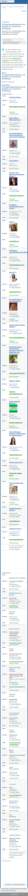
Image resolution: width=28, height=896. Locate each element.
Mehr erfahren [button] (12, 890)
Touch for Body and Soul (16, 484)
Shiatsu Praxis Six (15, 462)
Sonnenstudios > (19, 884)
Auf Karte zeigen (13, 113)
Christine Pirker (15, 97)
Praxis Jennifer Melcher (14, 402)
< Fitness (8, 884)
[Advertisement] (14, 16)
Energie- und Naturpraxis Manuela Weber (16, 174)
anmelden (17, 549)
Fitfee (11, 222)
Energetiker (13, 161)
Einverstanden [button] (14, 894)
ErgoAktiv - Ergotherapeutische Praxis (16, 206)
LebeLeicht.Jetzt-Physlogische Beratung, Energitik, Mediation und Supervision (16, 350)
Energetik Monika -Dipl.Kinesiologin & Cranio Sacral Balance (17, 135)
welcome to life (15, 529)
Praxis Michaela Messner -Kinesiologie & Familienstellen (17, 433)
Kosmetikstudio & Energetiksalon (15, 300)
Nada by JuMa (14, 381)
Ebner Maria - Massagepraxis (14, 119)
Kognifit (12, 272)
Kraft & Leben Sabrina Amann (17, 326)
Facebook (11, 112)
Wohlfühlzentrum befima (15, 509)
